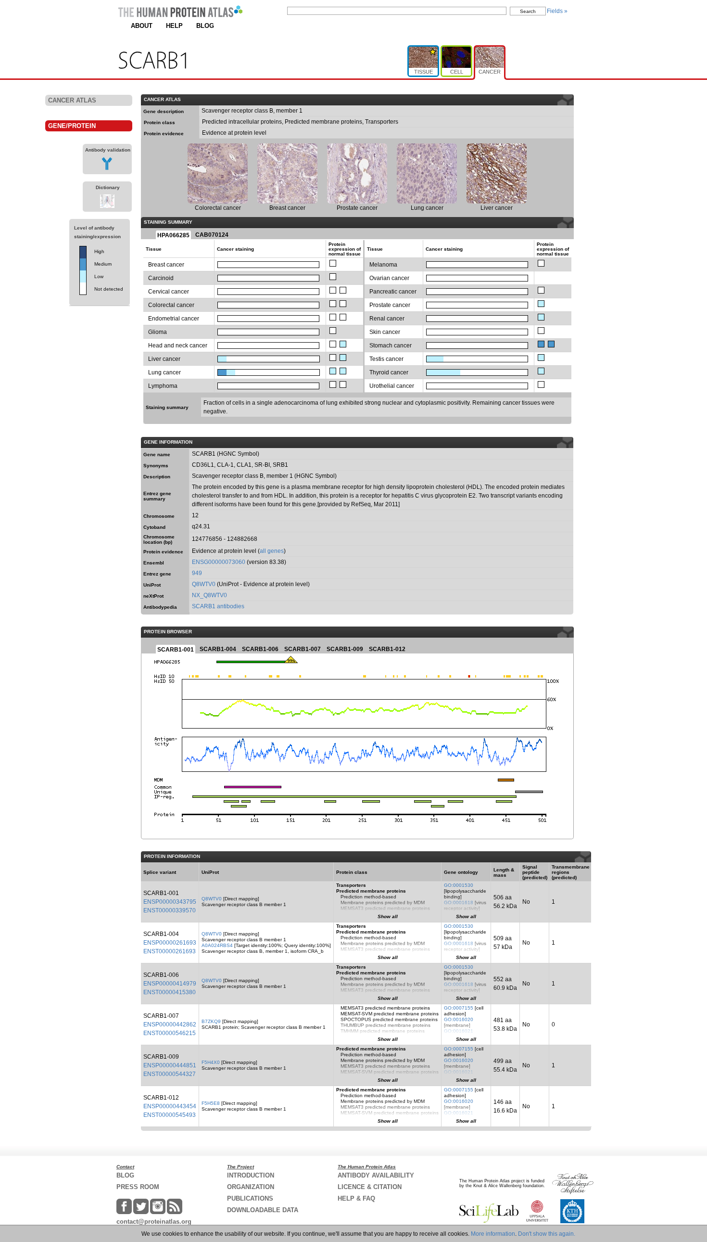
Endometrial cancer (173, 318)
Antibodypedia (160, 607)
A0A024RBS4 (217, 945)
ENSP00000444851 (169, 1065)
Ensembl (153, 562)
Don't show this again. (546, 1233)
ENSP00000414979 (169, 983)
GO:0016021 (458, 1031)
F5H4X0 (211, 1062)
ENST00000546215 (169, 1033)
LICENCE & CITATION (370, 1187)
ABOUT (141, 25)
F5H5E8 (211, 1103)
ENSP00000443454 (169, 1106)
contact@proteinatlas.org (153, 1221)
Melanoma (383, 264)
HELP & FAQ (356, 1198)
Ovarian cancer (389, 278)
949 (197, 573)
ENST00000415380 (169, 992)
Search (528, 11)
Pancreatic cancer (393, 291)
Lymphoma (162, 386)
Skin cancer (384, 332)
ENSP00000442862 (169, 1024)
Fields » (557, 11)
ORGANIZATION (250, 1187)
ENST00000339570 (169, 910)
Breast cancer (166, 264)
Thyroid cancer (388, 372)
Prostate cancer (389, 305)
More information (493, 1233)
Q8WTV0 (203, 584)
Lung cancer (164, 372)
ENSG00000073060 (218, 562)
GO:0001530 (458, 885)
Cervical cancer (168, 291)
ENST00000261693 (169, 951)
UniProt (152, 585)
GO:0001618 (458, 902)
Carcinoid (161, 278)
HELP (174, 25)
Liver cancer (164, 359)
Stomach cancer (390, 345)
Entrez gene (157, 573)
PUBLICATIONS (250, 1198)
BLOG (205, 25)
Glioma (157, 332)
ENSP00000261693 (169, 942)
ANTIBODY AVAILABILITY (376, 1175)
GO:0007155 (458, 1008)
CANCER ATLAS (72, 100)
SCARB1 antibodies (218, 606)
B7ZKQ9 (211, 1021)
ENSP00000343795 (169, 901)
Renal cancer (386, 318)
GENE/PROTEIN (72, 125)
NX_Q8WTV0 (209, 595)
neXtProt (153, 596)
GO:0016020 (458, 1019)
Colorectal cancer (171, 305)
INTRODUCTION (250, 1175)
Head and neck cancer (177, 345)
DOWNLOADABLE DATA (262, 1210)
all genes (272, 551)
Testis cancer (386, 359)
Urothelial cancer (391, 386)
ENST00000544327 (169, 1074)
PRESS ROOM (137, 1187)
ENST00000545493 (169, 1115)
